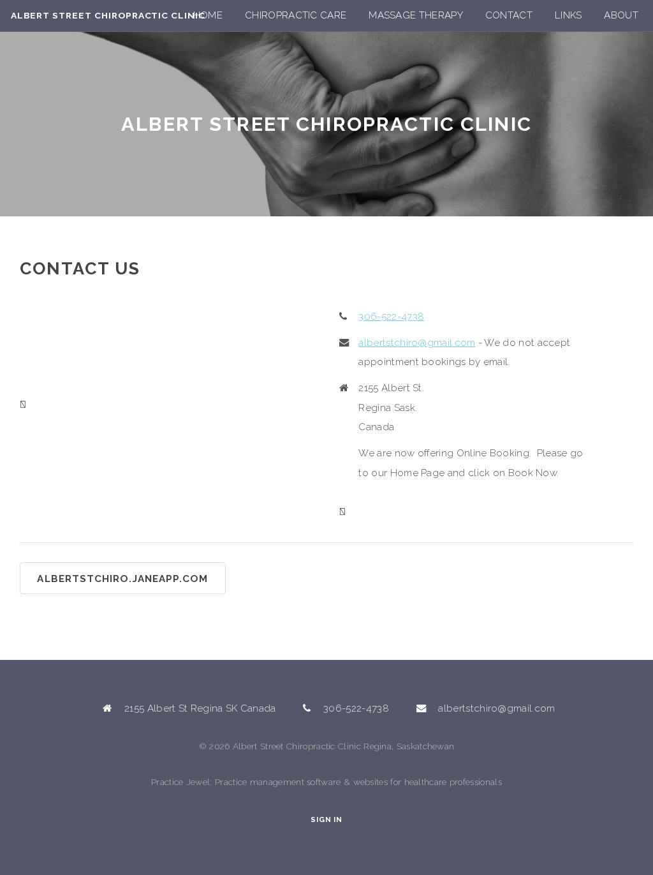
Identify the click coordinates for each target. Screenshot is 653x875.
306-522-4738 (391, 316)
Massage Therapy (416, 15)
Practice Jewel (180, 782)
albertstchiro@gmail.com (416, 342)
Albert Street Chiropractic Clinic (108, 15)
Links (568, 15)
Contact (508, 15)
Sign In (326, 820)
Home (208, 15)
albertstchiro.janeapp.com (122, 579)
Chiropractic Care (295, 15)
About (621, 15)
